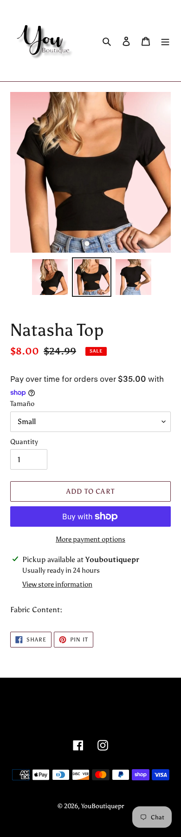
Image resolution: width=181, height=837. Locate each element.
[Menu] (165, 41)
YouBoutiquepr (102, 806)
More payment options (90, 539)
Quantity (24, 442)
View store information (57, 584)
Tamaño (22, 403)
